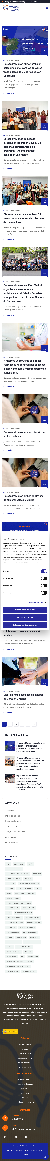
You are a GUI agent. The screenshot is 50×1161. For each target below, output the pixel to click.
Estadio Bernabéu (34, 922)
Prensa (9, 947)
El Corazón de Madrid (23, 913)
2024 (8, 864)
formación (11, 927)
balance (28, 878)
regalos (28, 952)
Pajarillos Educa (13, 942)
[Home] (11, 7)
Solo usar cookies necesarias (25, 625)
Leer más (7, 93)
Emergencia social (13, 821)
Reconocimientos (13, 952)
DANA (9, 913)
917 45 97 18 (17, 1119)
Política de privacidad (30, 1150)
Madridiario (21, 937)
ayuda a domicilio (13, 878)
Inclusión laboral (12, 816)
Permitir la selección (25, 617)
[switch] (44, 578)
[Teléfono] (5, 1118)
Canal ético (18, 1150)
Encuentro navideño (15, 922)
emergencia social (14, 918)
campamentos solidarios (29, 883)
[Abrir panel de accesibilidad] (45, 1156)
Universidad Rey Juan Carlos (18, 966)
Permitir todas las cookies (25, 610)
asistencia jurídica (14, 869)
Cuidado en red (28, 908)
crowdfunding (12, 908)
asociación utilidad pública (18, 874)
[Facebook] (15, 1137)
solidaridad (33, 957)
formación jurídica (27, 927)
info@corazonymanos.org (23, 1129)
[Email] (5, 1128)
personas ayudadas (32, 942)
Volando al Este (29, 971)
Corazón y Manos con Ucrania (19, 903)
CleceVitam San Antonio (25, 893)
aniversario (19, 864)
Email (14, 1125)
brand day (11, 883)
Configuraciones (36, 602)
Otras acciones (12, 842)
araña (30, 864)
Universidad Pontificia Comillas (19, 961)
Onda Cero (34, 937)
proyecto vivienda (24, 947)
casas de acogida (24, 888)
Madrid (9, 937)
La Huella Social (30, 932)
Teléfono (15, 1116)
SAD (22, 957)
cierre (38, 888)
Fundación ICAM (13, 932)
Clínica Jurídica (13, 898)
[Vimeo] (26, 1137)
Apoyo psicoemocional (15, 832)
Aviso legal (9, 1150)
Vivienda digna (11, 810)
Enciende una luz (32, 918)
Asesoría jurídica (12, 826)
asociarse (37, 874)
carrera (10, 888)
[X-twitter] (5, 1137)
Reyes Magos (12, 957)
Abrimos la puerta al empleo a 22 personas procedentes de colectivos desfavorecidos (23, 218)
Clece (9, 893)
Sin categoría (11, 837)
